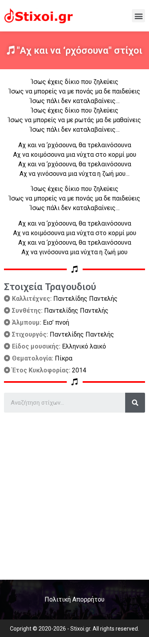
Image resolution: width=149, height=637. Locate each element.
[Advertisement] (74, 493)
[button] (138, 15)
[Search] (135, 403)
